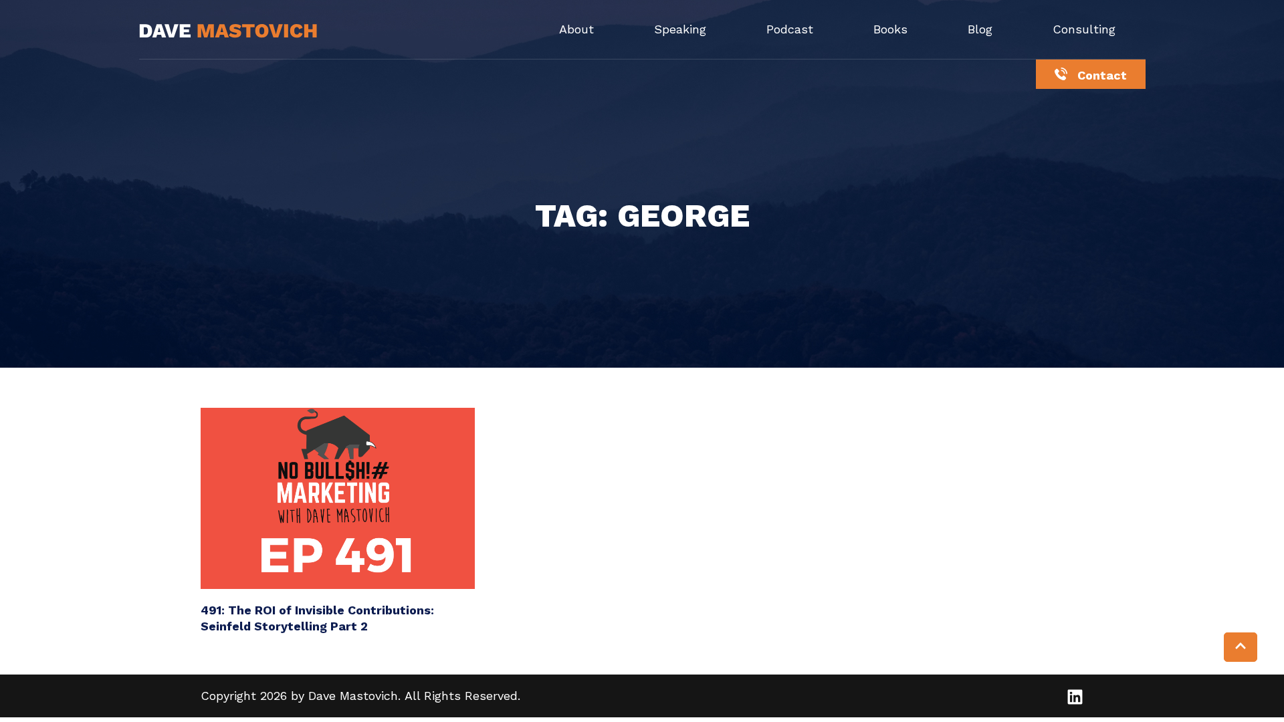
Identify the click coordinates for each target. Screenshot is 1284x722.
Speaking (680, 29)
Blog (980, 29)
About (576, 29)
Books (890, 29)
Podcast (789, 29)
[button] (1240, 647)
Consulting (1084, 29)
